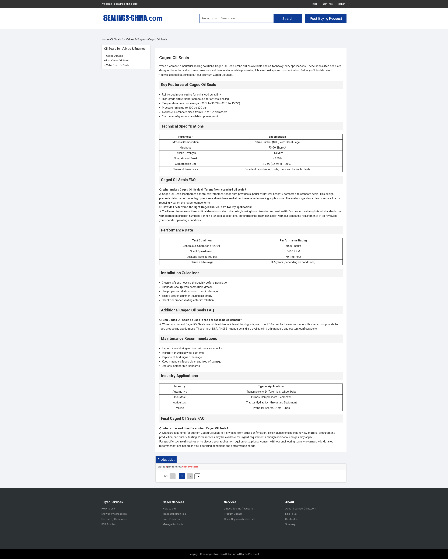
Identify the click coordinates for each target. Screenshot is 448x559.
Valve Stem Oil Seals (117, 65)
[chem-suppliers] (133, 17)
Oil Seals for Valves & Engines (128, 39)
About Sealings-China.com (300, 508)
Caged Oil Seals (157, 39)
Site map (290, 524)
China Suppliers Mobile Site (239, 519)
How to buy (108, 508)
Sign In (341, 3)
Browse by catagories (114, 513)
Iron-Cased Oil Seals (117, 60)
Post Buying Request (326, 18)
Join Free (328, 3)
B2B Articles (109, 524)
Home (105, 39)
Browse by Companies (114, 519)
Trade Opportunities (174, 513)
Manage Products (173, 524)
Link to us (291, 513)
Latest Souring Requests (238, 508)
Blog (315, 3)
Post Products (171, 519)
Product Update (233, 513)
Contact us (291, 519)
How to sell (169, 508)
